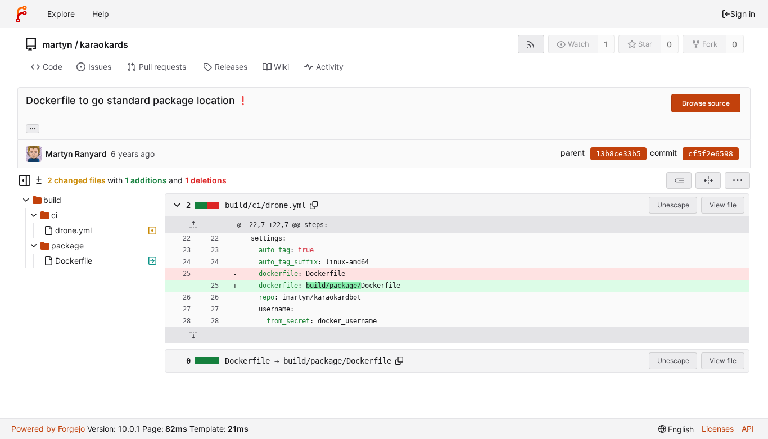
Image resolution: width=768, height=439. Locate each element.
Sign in (742, 14)
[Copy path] (314, 205)
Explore (61, 14)
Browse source (706, 103)
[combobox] (679, 180)
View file (723, 205)
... (32, 127)
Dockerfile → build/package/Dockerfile (308, 360)
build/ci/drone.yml (265, 205)
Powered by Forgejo (48, 428)
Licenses (718, 428)
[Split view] (708, 180)
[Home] (21, 14)
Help (100, 14)
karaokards (104, 44)
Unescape (673, 205)
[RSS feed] (531, 44)
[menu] (737, 180)
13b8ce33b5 (618, 154)
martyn (57, 44)
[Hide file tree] (24, 180)
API (748, 428)
